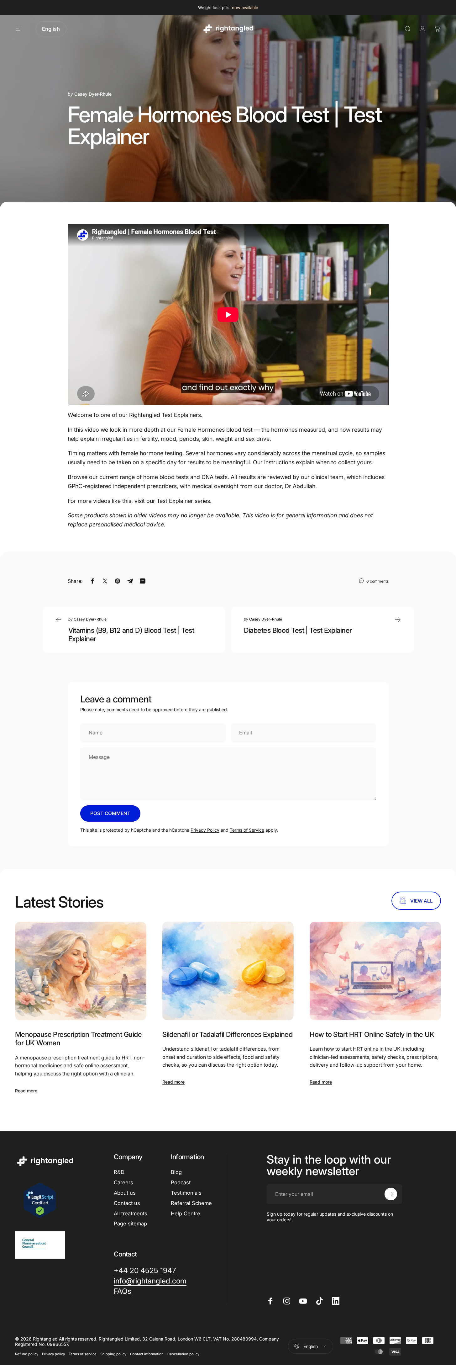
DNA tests (215, 477)
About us (125, 1193)
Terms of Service (247, 830)
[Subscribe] (391, 1194)
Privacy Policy (205, 830)
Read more (26, 1090)
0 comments (377, 581)
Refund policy (26, 1354)
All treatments (130, 1213)
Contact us (127, 1203)
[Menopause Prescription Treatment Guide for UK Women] (80, 971)
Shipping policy (113, 1354)
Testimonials (186, 1193)
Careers (123, 1182)
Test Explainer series (183, 501)
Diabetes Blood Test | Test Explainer (298, 630)
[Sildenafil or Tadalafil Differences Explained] (228, 971)
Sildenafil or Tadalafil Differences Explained (227, 1034)
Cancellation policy (183, 1354)
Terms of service (83, 1354)
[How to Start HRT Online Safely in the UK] (375, 971)
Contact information (147, 1354)
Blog (176, 1172)
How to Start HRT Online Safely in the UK (372, 1034)
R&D (119, 1172)
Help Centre (185, 1213)
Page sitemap (130, 1223)
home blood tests (166, 477)
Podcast (181, 1182)
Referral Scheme (191, 1203)
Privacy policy (53, 1354)
